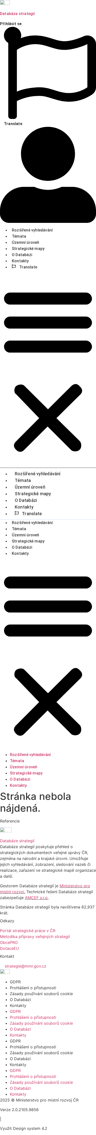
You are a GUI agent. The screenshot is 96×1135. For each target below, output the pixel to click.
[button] (48, 370)
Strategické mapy (28, 248)
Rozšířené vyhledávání (32, 230)
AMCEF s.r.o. (36, 897)
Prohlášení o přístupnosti (33, 987)
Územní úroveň (25, 242)
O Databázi (22, 254)
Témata (19, 236)
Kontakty (20, 261)
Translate (27, 267)
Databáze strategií (17, 13)
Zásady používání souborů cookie (41, 993)
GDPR (15, 981)
